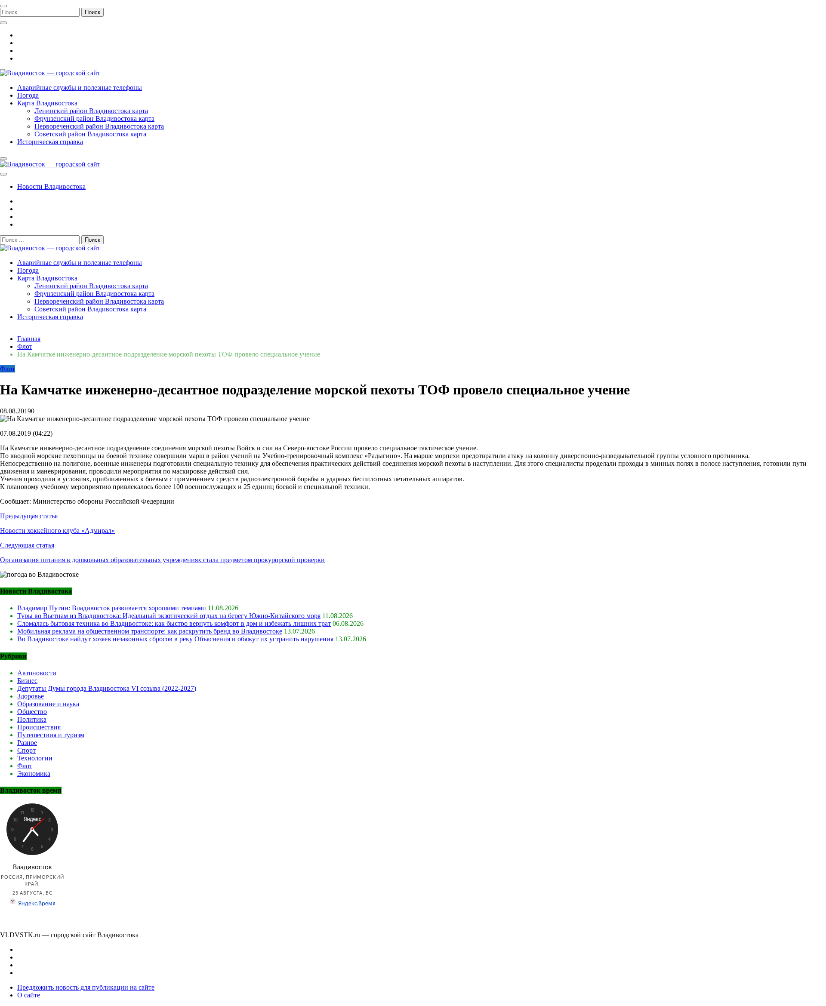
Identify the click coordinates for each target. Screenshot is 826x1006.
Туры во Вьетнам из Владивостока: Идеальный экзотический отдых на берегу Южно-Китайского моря (169, 615)
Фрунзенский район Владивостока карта (94, 118)
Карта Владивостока (47, 103)
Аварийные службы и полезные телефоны (79, 87)
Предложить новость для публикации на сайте (85, 987)
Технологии (34, 758)
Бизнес (27, 680)
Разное (27, 742)
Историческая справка (50, 141)
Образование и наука (48, 704)
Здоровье (30, 696)
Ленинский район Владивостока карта (91, 110)
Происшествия (39, 727)
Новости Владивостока (51, 186)
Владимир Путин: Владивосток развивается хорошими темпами (111, 608)
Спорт (26, 750)
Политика (31, 719)
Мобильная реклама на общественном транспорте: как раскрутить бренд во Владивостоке (149, 631)
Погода (28, 95)
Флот (7, 368)
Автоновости (36, 673)
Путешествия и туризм (50, 734)
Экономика (33, 773)
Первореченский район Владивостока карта (99, 126)
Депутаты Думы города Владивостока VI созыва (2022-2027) (106, 688)
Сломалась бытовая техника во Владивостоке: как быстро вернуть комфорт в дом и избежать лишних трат (174, 623)
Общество (32, 711)
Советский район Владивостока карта (90, 134)
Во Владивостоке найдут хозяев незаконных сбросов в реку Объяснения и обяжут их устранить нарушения (175, 639)
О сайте (28, 995)
